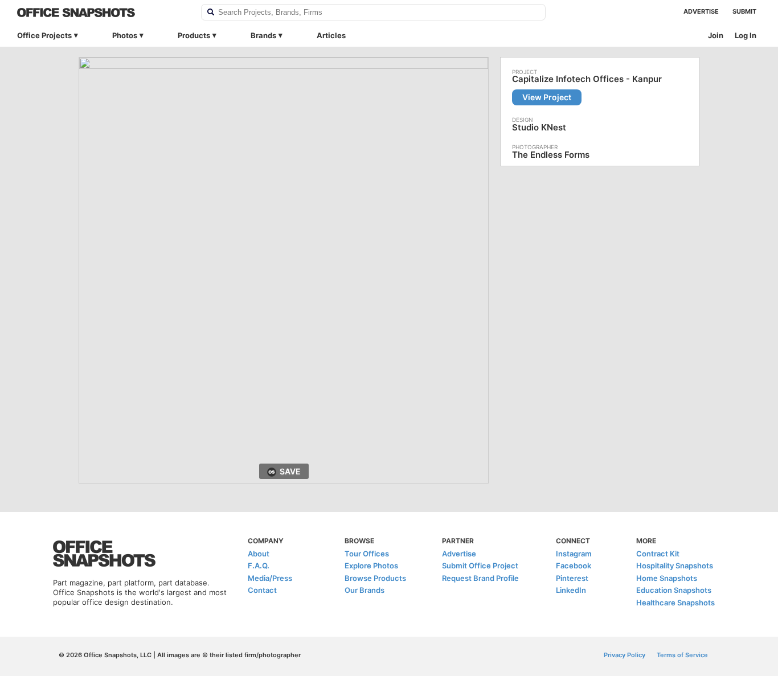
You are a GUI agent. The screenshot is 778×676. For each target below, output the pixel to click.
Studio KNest (539, 127)
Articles (331, 35)
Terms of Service (682, 655)
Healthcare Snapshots (675, 602)
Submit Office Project (480, 565)
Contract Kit (657, 553)
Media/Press (270, 578)
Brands (263, 35)
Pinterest (572, 578)
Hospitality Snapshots (674, 565)
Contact (262, 590)
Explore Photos (371, 565)
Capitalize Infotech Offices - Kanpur (587, 79)
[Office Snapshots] (102, 12)
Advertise (701, 11)
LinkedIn (571, 590)
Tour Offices (367, 553)
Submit (744, 11)
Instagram (574, 553)
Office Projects (44, 35)
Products (194, 35)
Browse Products (375, 578)
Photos (124, 35)
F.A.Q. (258, 565)
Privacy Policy (624, 655)
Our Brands (364, 590)
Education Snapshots (673, 590)
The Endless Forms (550, 154)
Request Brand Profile (480, 578)
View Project (546, 97)
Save (290, 471)
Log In (745, 35)
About (258, 553)
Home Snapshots (666, 578)
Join (715, 35)
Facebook (573, 565)
